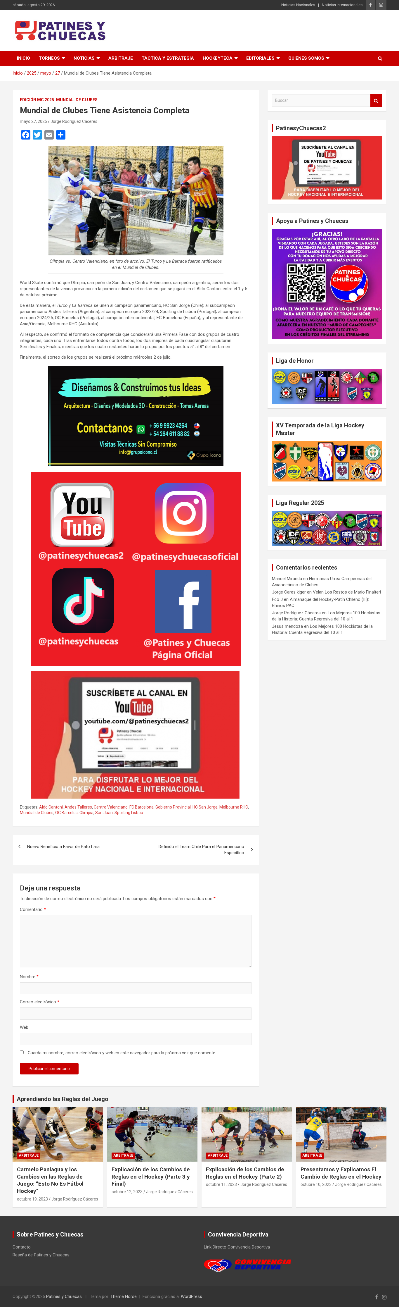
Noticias (84, 58)
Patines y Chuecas (64, 1296)
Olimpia (86, 812)
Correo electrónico (39, 1002)
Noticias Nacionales (298, 5)
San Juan (104, 812)
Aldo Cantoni (51, 807)
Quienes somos (306, 58)
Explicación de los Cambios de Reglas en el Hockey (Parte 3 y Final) (151, 1176)
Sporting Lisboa (129, 812)
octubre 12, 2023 (127, 1191)
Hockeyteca (218, 58)
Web (24, 1027)
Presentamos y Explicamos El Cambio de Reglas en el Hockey (341, 1173)
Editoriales (260, 58)
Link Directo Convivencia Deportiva (237, 1247)
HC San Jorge (205, 807)
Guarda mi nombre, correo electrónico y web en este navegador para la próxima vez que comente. (122, 1052)
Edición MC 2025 (37, 99)
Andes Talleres (78, 807)
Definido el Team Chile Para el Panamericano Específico (201, 849)
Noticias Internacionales (342, 5)
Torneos (49, 58)
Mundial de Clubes (77, 99)
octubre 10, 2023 (316, 1184)
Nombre (29, 976)
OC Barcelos (66, 812)
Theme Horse (123, 1296)
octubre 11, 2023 (221, 1184)
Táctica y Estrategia (168, 58)
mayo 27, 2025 (33, 121)
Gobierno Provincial (173, 807)
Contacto (22, 1247)
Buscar (376, 100)
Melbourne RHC (233, 807)
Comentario (33, 909)
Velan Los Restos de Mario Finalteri (347, 592)
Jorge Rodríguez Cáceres (74, 121)
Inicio (23, 58)
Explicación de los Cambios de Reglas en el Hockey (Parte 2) (245, 1173)
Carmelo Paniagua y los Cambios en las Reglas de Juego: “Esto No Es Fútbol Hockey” (50, 1180)
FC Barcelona (141, 807)
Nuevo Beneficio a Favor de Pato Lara (63, 846)
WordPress (191, 1296)
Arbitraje (120, 58)
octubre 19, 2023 (32, 1199)
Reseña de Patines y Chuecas (41, 1255)
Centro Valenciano (111, 807)
